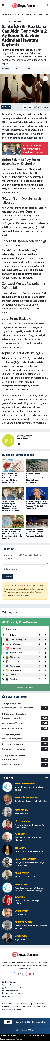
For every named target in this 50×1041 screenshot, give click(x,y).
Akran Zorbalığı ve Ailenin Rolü (29, 851)
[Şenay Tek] (7, 900)
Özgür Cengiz (22, 873)
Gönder (8, 577)
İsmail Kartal (21, 936)
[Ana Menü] (3, 5)
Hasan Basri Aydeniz (25, 859)
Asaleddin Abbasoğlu (26, 798)
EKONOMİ (43, 14)
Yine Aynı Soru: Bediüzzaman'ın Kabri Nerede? (29, 826)
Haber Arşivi (10, 997)
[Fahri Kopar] (7, 837)
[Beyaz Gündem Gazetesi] (25, 5)
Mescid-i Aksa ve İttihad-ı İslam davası (29, 788)
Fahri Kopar (21, 834)
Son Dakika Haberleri (14, 994)
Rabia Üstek (22, 439)
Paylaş (7, 107)
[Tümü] (46, 612)
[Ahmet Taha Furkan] (7, 787)
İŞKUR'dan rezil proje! (25, 877)
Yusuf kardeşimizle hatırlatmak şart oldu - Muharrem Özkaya (29, 889)
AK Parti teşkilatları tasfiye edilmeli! (27, 901)
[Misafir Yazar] (7, 887)
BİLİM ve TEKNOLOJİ (24, 14)
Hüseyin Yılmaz (22, 821)
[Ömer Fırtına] (7, 812)
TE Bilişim (31, 1030)
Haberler (6, 22)
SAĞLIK (16, 1007)
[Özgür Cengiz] (7, 875)
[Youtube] (30, 974)
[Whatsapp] (34, 974)
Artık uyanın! (20, 914)
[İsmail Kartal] (7, 938)
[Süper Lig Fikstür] (46, 697)
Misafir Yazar (22, 884)
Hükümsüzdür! (21, 814)
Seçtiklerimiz (21, 940)
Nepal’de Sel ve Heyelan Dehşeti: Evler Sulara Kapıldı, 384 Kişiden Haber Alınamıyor (36, 478)
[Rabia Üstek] (8, 440)
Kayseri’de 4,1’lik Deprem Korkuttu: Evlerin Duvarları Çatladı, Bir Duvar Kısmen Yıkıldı (10, 478)
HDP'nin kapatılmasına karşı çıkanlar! (28, 838)
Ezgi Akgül (20, 848)
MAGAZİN (8, 1010)
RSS (8, 1022)
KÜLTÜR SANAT (39, 1007)
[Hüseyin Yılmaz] (7, 825)
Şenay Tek (20, 897)
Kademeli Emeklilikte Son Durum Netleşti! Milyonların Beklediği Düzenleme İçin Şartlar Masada (12, 534)
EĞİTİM (26, 1007)
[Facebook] (16, 974)
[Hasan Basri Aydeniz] (7, 862)
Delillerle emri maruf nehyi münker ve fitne (31, 927)
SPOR (6, 1007)
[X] (20, 974)
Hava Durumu (10, 982)
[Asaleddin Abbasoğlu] (7, 799)
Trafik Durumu (11, 985)
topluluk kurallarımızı (25, 586)
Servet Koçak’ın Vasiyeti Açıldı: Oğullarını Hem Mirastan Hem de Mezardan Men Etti (10, 506)
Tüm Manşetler (11, 991)
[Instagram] (25, 974)
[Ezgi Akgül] (7, 850)
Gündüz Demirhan (24, 922)
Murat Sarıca (21, 911)
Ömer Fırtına (21, 810)
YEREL (19, 1010)
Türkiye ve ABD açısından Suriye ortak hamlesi (29, 864)
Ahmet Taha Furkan (25, 784)
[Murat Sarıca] (7, 913)
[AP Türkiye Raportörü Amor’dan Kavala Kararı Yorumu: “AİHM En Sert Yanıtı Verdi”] (37, 493)
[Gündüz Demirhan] (7, 925)
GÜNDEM (6, 14)
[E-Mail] (19, 444)
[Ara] (47, 5)
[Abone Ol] (41, 107)
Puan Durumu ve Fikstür (14, 988)
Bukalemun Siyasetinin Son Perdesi (31, 801)
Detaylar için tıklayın (25, 687)
